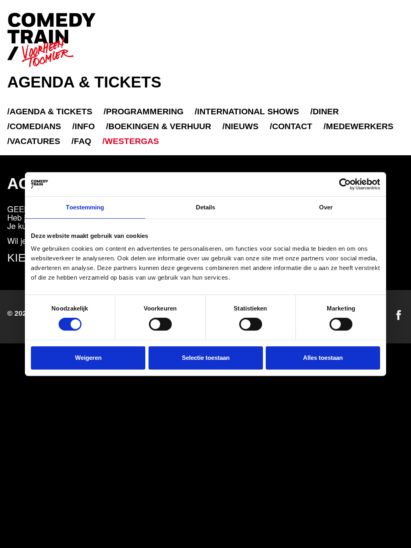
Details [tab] (206, 207)
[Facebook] (398, 315)
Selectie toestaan (206, 357)
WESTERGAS (132, 141)
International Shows (248, 111)
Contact (292, 126)
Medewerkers (359, 126)
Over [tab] (326, 207)
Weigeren (88, 357)
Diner (326, 111)
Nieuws (241, 126)
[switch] (160, 324)
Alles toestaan (323, 357)
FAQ (82, 141)
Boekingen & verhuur (159, 126)
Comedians (35, 126)
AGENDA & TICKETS (51, 111)
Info (85, 126)
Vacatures (35, 141)
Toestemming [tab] (85, 207)
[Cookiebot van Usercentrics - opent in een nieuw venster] (345, 184)
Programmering (144, 111)
